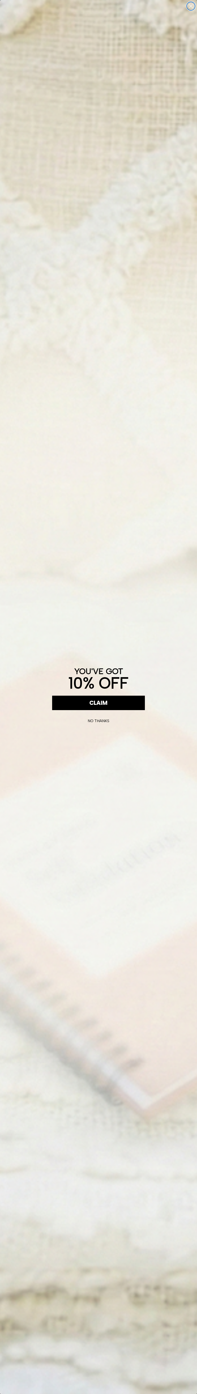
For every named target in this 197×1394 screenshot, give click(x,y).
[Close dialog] (191, 6)
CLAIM (98, 703)
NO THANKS (98, 721)
